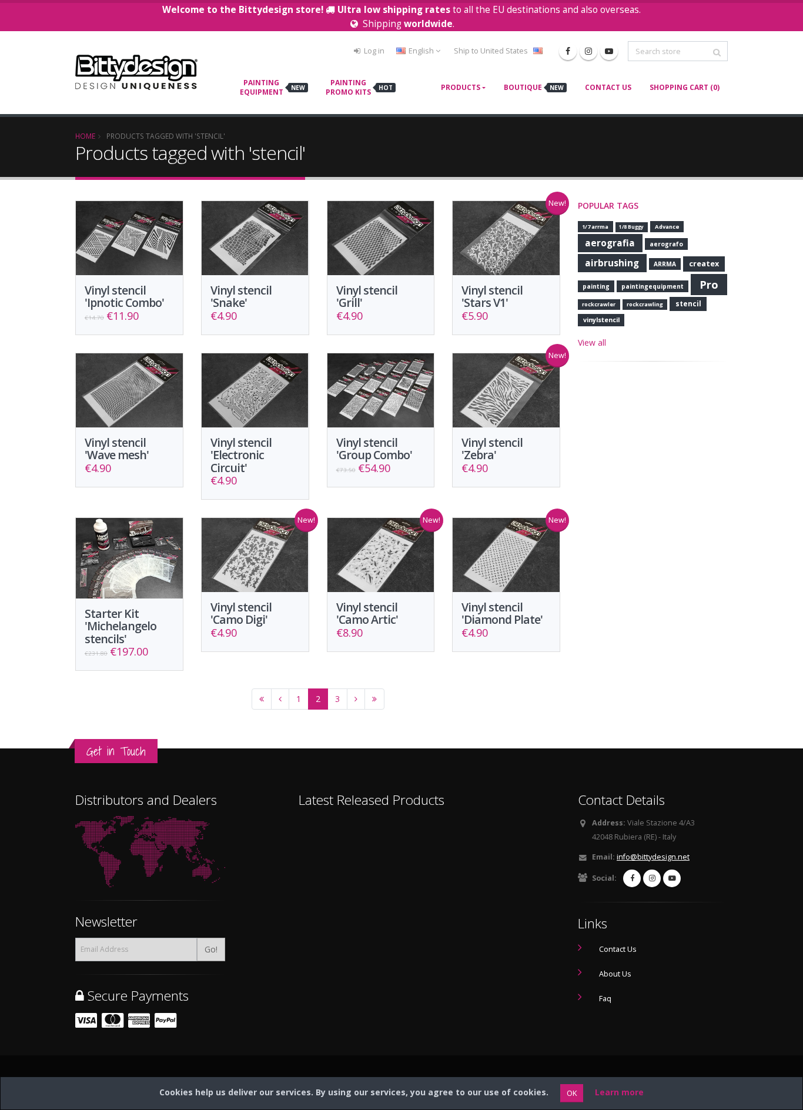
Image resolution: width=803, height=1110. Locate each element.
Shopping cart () (685, 87)
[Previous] (280, 699)
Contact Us (608, 87)
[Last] (374, 699)
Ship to (491, 51)
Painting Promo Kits (359, 87)
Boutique (534, 87)
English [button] (421, 51)
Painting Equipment (272, 87)
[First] (262, 699)
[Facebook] (568, 51)
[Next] (356, 699)
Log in (373, 51)
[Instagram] (588, 51)
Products (460, 87)
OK (572, 1093)
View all (592, 342)
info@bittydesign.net (653, 857)
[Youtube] (609, 51)
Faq (605, 999)
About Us (615, 974)
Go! (211, 949)
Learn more (619, 1092)
